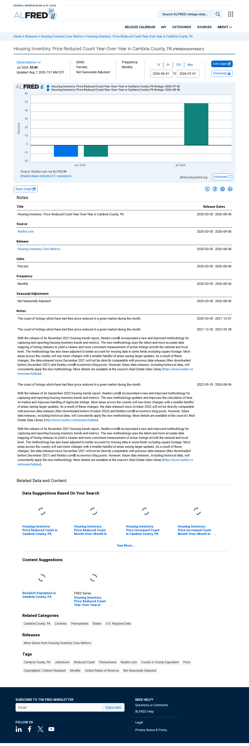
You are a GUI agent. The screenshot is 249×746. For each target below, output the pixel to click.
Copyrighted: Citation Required (45, 670)
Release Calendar (140, 27)
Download (220, 73)
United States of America (102, 670)
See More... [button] (126, 545)
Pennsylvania (79, 623)
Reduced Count (84, 662)
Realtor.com (26, 231)
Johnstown (62, 662)
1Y (158, 65)
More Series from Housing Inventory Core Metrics (57, 643)
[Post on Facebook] (215, 189)
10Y (178, 65)
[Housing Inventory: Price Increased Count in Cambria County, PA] (145, 511)
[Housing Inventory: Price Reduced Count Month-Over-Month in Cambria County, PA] (93, 511)
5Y (168, 65)
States (97, 623)
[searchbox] (191, 14)
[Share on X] (207, 189)
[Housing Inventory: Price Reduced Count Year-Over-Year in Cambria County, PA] (93, 578)
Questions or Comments (151, 705)
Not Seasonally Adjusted (139, 670)
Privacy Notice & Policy (151, 730)
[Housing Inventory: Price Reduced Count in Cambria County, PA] (41, 511)
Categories (181, 27)
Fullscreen (220, 177)
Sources (204, 27)
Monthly (75, 670)
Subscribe (113, 707)
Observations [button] (27, 62)
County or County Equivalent (160, 662)
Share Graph (23, 189)
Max (190, 65)
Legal (139, 722)
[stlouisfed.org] (35, 5)
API (163, 27)
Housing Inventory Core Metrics (62, 36)
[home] (36, 14)
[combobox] (191, 14)
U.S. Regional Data (118, 623)
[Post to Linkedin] (230, 189)
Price (186, 662)
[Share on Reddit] (222, 189)
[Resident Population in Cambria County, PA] (41, 578)
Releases (31, 36)
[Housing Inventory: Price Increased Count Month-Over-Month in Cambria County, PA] (197, 511)
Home (18, 36)
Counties (61, 623)
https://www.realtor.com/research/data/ (71, 420)
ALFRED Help (144, 711)
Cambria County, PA (37, 623)
